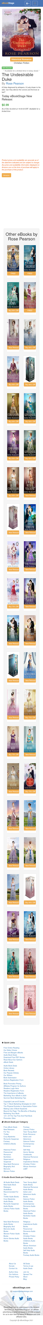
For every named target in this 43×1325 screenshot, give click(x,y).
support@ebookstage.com (23, 1291)
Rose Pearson (15, 83)
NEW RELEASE (7, 68)
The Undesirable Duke (17, 76)
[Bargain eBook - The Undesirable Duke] (21, 32)
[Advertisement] (21, 135)
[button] (6, 175)
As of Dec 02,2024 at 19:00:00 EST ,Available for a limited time (21, 110)
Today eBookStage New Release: (17, 97)
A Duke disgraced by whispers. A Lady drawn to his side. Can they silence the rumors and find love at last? (21, 89)
